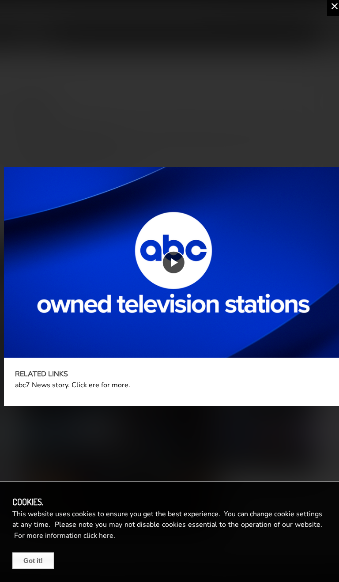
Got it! (33, 560)
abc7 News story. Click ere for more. (72, 385)
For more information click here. (63, 535)
